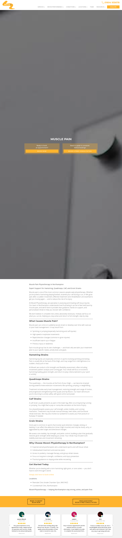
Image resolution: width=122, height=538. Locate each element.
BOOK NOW (41, 151)
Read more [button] (22, 533)
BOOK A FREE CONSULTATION (80, 151)
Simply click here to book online (41, 474)
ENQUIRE (113, 7)
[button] (42, 6)
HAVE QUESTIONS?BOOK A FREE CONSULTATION (86, 501)
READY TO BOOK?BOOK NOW (36, 501)
